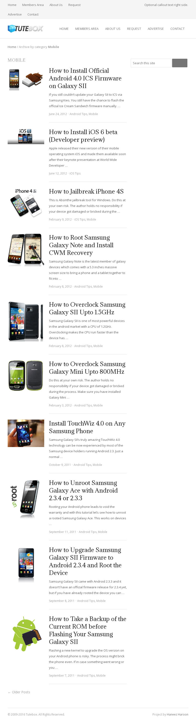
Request (74, 5)
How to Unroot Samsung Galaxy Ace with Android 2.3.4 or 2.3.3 (83, 490)
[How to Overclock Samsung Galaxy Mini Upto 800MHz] (26, 376)
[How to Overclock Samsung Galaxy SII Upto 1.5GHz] (26, 321)
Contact (32, 14)
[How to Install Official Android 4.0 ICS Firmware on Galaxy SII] (26, 79)
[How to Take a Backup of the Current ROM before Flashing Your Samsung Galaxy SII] (26, 633)
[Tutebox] (26, 29)
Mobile (93, 114)
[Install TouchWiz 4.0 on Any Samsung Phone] (26, 433)
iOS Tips (75, 173)
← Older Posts (19, 692)
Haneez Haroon (177, 714)
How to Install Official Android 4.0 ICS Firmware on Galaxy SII (85, 78)
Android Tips (78, 114)
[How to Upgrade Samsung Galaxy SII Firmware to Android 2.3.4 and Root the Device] (26, 564)
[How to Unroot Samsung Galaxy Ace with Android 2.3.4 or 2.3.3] (26, 499)
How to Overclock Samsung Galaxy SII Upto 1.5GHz (87, 308)
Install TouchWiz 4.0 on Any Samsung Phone (87, 427)
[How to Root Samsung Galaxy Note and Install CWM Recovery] (26, 251)
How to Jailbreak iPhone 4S (86, 191)
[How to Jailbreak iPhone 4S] (26, 203)
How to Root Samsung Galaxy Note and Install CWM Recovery (81, 245)
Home (12, 5)
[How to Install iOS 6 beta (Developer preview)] (26, 136)
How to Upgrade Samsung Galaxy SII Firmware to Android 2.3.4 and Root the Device (85, 561)
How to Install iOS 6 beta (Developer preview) (83, 135)
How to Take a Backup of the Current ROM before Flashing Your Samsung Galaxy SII (87, 630)
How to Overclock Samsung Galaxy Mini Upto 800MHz (87, 367)
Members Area (33, 5)
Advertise (15, 14)
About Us (56, 5)
